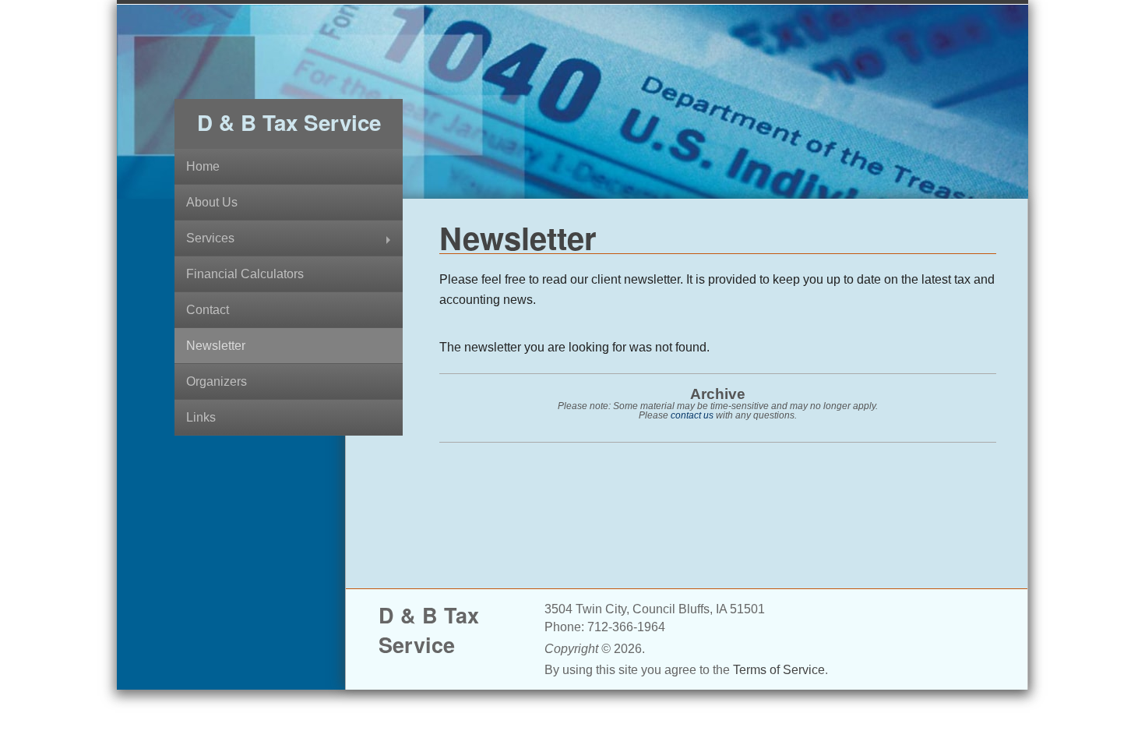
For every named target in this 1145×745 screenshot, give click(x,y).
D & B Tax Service (289, 122)
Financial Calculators (245, 274)
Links (201, 417)
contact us (692, 415)
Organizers (216, 381)
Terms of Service (779, 669)
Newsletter (215, 345)
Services (210, 238)
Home (203, 166)
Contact (207, 309)
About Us (212, 202)
